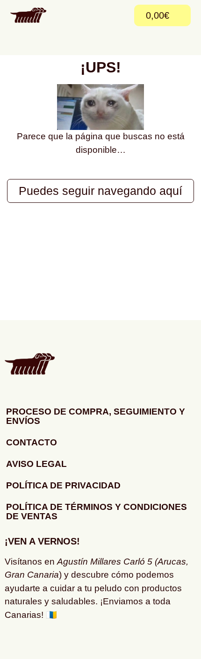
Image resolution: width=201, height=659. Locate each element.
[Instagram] (16, 642)
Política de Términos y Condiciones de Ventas (96, 511)
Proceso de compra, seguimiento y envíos (95, 416)
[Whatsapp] (42, 642)
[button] (119, 15)
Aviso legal (36, 464)
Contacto (31, 442)
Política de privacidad (63, 485)
